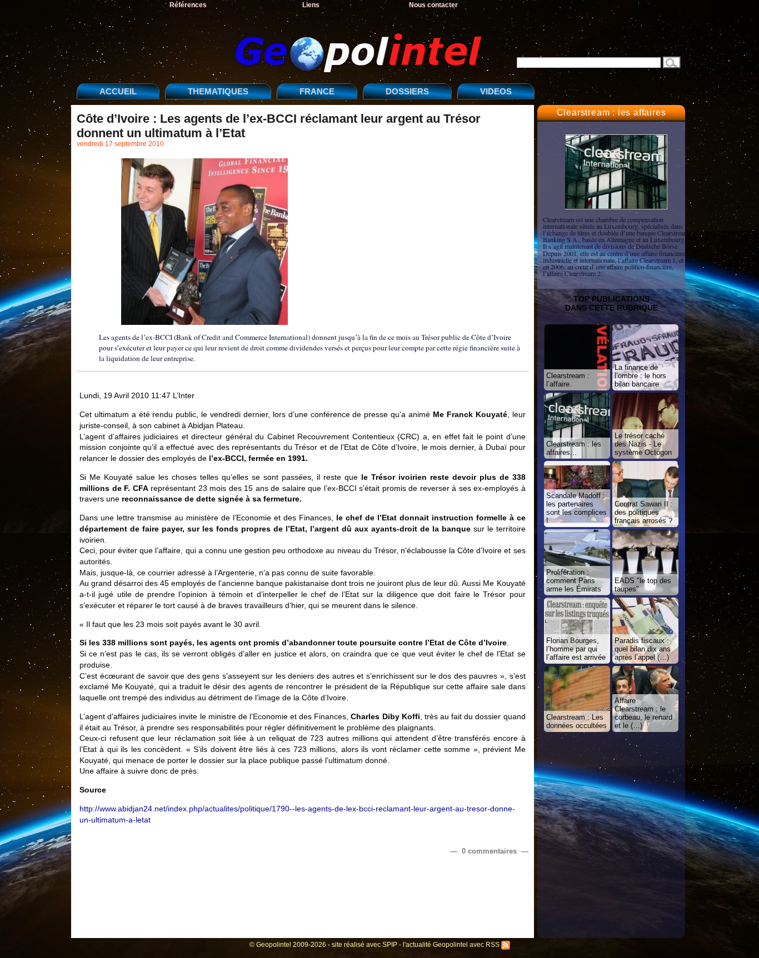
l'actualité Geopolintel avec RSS (452, 944)
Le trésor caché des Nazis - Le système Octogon (643, 444)
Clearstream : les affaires (611, 112)
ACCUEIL (118, 91)
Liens (310, 5)
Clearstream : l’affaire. (568, 380)
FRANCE (316, 91)
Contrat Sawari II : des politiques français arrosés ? (644, 512)
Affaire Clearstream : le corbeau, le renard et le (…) (643, 713)
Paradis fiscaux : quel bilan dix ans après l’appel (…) (643, 648)
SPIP (389, 944)
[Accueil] (282, 43)
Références (188, 5)
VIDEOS (496, 91)
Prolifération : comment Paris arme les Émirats (573, 580)
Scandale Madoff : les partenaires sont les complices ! (576, 508)
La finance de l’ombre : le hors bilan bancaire (640, 375)
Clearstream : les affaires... (573, 448)
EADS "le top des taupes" (643, 584)
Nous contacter (433, 5)
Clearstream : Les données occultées (576, 721)
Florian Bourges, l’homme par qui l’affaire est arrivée (576, 648)
